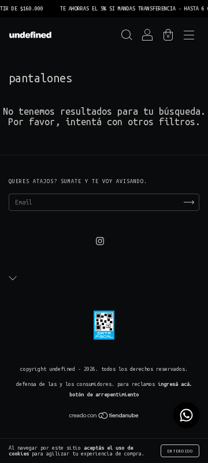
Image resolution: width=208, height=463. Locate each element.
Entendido (180, 451)
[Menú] (189, 37)
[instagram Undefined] (100, 241)
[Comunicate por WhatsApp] (186, 415)
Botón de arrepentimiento (104, 395)
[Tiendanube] (104, 417)
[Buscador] (126, 37)
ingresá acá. (175, 384)
